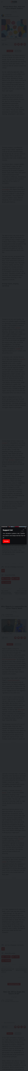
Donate (6, 541)
